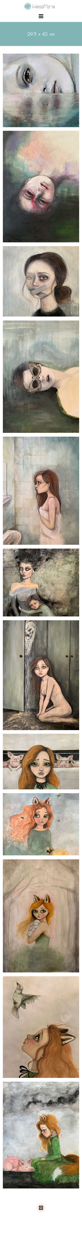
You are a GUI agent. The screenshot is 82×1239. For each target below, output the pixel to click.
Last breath (19, 429)
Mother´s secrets (25, 726)
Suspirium (17, 785)
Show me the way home (32, 969)
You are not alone (26, 851)
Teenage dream (24, 541)
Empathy (17, 1185)
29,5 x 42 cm (17, 110)
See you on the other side (34, 238)
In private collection (40, 600)
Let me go (18, 1074)
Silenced (17, 313)
